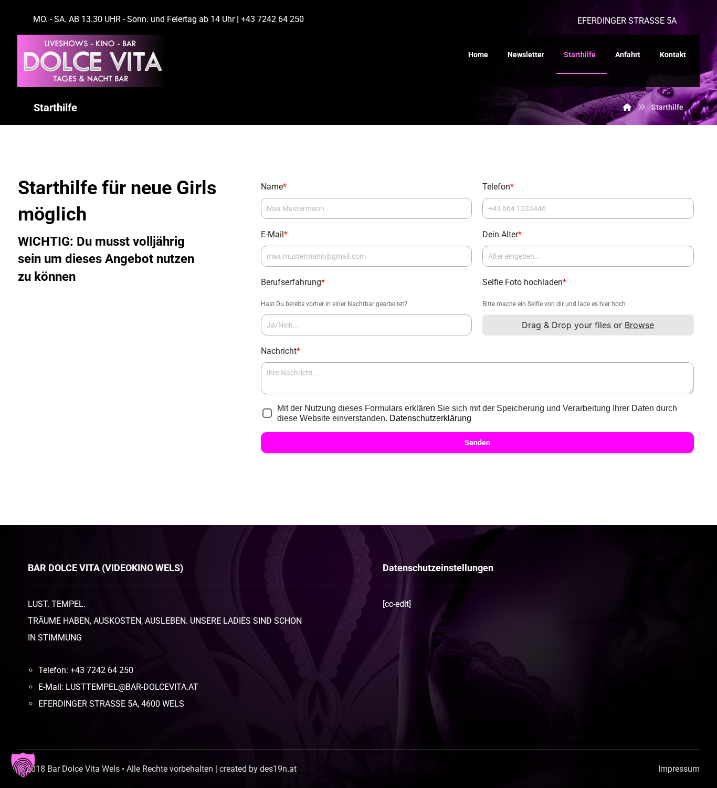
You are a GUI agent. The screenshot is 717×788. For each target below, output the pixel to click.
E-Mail (274, 234)
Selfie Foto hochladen (524, 282)
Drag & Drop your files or (588, 325)
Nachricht (280, 351)
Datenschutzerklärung (430, 418)
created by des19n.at (258, 769)
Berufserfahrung (293, 282)
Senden (477, 442)
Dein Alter (502, 234)
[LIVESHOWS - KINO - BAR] (90, 61)
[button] (23, 765)
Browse (640, 325)
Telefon (498, 187)
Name (274, 187)
